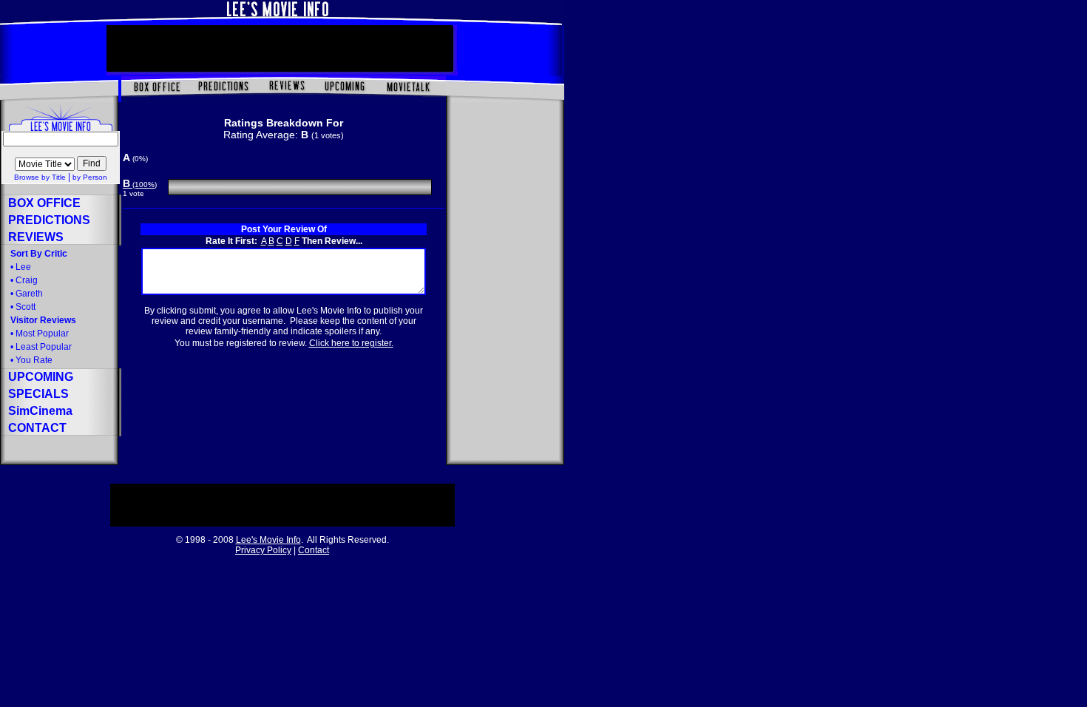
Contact (313, 550)
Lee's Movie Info (268, 540)
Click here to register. (351, 343)
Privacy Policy (263, 550)
